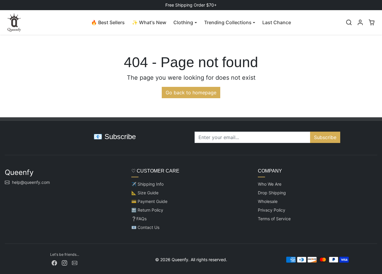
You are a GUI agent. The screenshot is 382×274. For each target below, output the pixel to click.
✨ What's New (149, 22)
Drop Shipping (272, 192)
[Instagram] (64, 262)
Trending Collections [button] (228, 22)
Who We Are (269, 184)
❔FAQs (139, 218)
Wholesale (268, 201)
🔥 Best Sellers (108, 22)
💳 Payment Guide (149, 201)
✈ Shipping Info (147, 184)
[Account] (360, 22)
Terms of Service (274, 218)
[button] (349, 22)
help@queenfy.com (31, 182)
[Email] (75, 262)
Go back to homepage (191, 93)
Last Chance (276, 22)
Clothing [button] (183, 22)
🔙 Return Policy (147, 210)
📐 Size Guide (144, 192)
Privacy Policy (271, 210)
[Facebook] (54, 262)
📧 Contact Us (145, 227)
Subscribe (325, 137)
